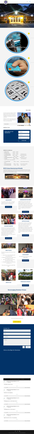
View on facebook (27, 387)
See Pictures (8, 206)
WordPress (23, 432)
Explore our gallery (17, 321)
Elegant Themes (15, 432)
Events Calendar (17, 95)
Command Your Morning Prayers (17, 47)
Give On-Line (17, 71)
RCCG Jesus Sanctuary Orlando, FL (12, 381)
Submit (28, 347)
